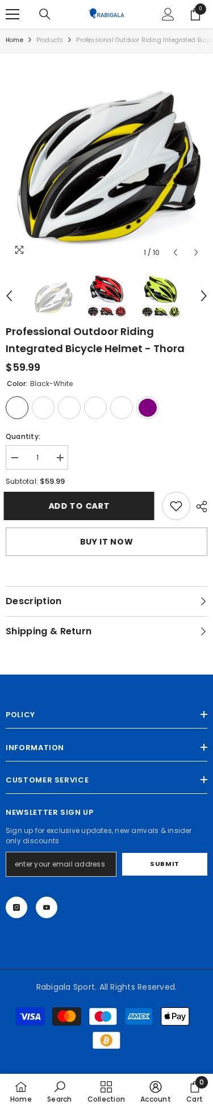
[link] (176, 506)
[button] (175, 252)
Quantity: (23, 436)
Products (50, 40)
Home (14, 40)
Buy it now (106, 541)
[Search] (45, 14)
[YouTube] (46, 907)
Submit (164, 863)
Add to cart (78, 506)
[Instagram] (16, 907)
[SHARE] (198, 506)
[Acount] (168, 14)
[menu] (12, 14)
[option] (106, 161)
